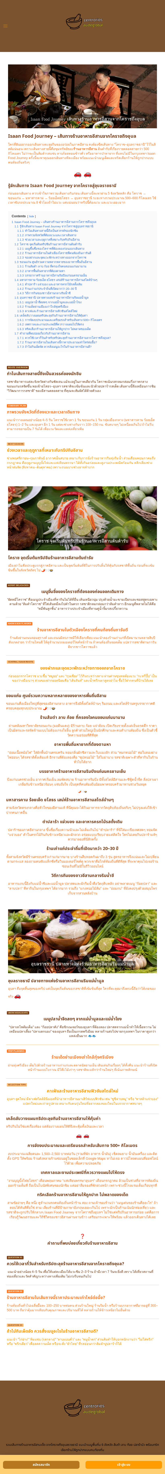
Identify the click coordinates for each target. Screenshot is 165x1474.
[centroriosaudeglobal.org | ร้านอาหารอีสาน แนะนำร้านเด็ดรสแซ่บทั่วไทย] (82, 26)
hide (31, 216)
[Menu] (5, 26)
